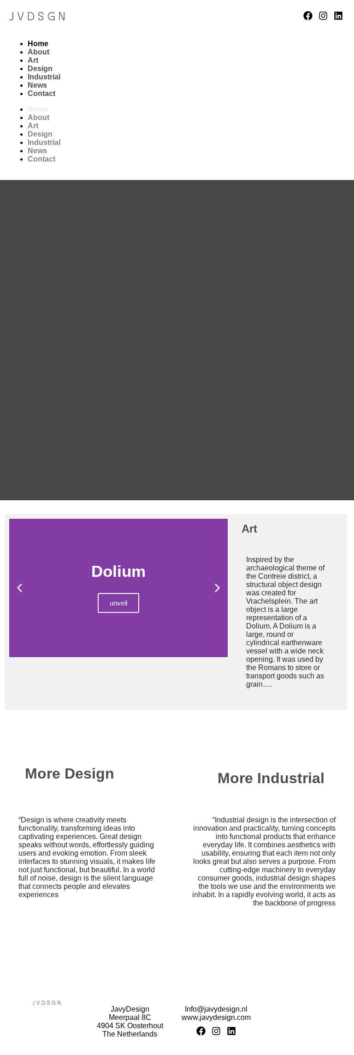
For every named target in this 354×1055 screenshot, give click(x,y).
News (37, 85)
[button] (19, 588)
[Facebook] (307, 15)
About (38, 52)
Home (38, 44)
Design (40, 68)
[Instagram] (323, 15)
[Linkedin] (338, 15)
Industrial (44, 77)
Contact (41, 93)
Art (33, 60)
